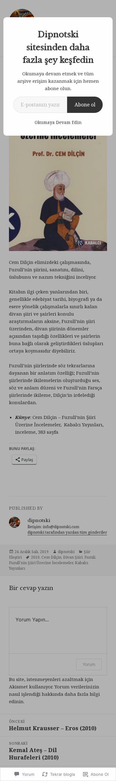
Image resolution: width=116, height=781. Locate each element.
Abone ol (85, 104)
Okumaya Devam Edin (58, 122)
